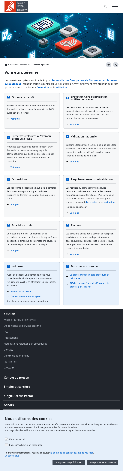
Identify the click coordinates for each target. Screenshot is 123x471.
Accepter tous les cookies (103, 462)
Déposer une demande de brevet (20, 65)
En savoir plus (12, 455)
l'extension (43, 87)
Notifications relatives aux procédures (25, 343)
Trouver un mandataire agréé (25, 296)
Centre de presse (16, 378)
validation (61, 87)
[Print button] (108, 64)
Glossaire (9, 367)
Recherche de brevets (21, 291)
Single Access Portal (18, 396)
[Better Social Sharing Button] (115, 64)
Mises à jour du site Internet (20, 319)
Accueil (5, 64)
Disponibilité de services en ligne (22, 325)
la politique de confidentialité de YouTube (71, 452)
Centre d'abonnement (16, 355)
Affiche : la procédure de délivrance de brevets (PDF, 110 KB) (89, 285)
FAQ (6, 331)
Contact (8, 349)
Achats (9, 405)
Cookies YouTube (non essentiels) (25, 445)
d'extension (91, 202)
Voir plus (15, 118)
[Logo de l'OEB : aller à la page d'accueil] (16, 6)
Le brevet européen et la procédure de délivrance (90, 276)
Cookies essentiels (18, 439)
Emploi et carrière (17, 387)
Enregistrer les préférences (68, 462)
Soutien (9, 314)
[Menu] (114, 6)
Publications (11, 337)
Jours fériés (10, 361)
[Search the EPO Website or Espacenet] (105, 6)
